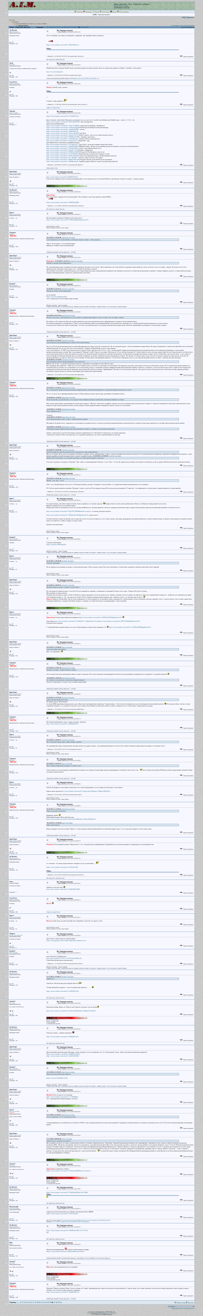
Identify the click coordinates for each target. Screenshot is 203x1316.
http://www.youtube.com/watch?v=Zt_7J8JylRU (61, 158)
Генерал (16, 22)
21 (68, 27)
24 (75, 27)
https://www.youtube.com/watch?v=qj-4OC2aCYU (62, 135)
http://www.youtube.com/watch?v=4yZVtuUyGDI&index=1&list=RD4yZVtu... (71, 819)
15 (56, 27)
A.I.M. (13, 20)
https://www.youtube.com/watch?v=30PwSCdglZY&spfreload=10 (67, 220)
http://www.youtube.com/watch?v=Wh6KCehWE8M (63, 152)
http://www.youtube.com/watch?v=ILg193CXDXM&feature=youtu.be (68, 511)
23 (73, 27)
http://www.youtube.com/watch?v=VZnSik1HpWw (62, 148)
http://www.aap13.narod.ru (52, 1019)
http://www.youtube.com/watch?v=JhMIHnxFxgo (62, 161)
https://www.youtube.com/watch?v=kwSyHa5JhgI (62, 127)
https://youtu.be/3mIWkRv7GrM (56, 1078)
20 (66, 27)
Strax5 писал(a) (67, 1139)
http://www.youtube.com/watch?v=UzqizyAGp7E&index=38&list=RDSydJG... (86, 791)
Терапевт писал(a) (76, 261)
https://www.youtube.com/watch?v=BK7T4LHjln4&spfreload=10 (119, 621)
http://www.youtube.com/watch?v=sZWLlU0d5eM (62, 156)
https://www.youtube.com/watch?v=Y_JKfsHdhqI (62, 1097)
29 (85, 27)
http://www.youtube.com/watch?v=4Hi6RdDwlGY (62, 724)
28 (83, 27)
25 (77, 27)
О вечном (18, 23)
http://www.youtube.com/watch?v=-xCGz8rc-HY (61, 144)
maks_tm (39, 23)
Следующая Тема (188, 25)
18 (62, 27)
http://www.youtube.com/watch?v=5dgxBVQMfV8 (62, 146)
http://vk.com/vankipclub (54, 72)
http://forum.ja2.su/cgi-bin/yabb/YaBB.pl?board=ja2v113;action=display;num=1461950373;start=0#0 (86, 1220)
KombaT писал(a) (67, 561)
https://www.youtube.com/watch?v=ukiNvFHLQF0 (62, 1056)
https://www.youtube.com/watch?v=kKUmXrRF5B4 (63, 122)
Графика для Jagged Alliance (53, 107)
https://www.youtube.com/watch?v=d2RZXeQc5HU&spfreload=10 (100, 617)
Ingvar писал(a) (67, 647)
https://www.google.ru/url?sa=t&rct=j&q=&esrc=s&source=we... (66, 940)
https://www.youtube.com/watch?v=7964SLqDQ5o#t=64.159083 (67, 1192)
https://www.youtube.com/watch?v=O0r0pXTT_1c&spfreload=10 (75, 621)
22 (71, 27)
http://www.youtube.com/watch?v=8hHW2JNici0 (62, 177)
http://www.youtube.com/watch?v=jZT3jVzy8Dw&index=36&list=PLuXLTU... (71, 1011)
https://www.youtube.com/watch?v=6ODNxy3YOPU (63, 137)
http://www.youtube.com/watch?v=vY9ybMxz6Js (62, 139)
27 (81, 27)
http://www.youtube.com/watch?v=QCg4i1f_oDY (62, 150)
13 (52, 27)
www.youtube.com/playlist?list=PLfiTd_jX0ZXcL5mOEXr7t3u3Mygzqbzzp (71, 1221)
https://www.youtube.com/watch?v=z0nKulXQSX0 (62, 129)
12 (49, 27)
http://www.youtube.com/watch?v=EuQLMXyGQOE (63, 889)
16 (58, 27)
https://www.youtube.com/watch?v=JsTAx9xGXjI (62, 867)
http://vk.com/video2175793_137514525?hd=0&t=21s (64, 958)
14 (54, 27)
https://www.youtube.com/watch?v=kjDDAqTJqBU (62, 202)
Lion (35, 23)
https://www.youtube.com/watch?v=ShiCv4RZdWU (62, 133)
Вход (116, 6)
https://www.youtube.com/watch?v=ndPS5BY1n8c (62, 991)
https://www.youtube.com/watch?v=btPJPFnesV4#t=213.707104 (67, 1230)
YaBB (92, 1314)
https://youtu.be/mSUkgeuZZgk (56, 297)
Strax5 (31, 23)
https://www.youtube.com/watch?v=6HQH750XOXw (63, 1054)
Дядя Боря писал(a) (68, 237)
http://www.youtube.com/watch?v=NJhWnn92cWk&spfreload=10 (67, 515)
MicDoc (45, 23)
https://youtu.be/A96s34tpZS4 (56, 544)
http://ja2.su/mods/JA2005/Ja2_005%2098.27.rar (87, 78)
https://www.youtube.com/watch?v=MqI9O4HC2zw (62, 1292)
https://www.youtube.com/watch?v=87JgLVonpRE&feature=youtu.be (68, 1171)
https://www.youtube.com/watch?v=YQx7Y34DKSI (62, 125)
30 (87, 27)
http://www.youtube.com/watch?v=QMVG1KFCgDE (63, 159)
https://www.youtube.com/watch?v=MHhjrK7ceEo (62, 1036)
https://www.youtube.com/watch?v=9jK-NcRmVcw (62, 45)
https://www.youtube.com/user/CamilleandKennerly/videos (65, 1251)
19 (64, 27)
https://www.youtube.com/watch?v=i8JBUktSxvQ (62, 131)
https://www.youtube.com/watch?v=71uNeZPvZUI (62, 116)
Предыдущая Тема (177, 25)
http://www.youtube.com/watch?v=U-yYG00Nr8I (62, 154)
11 (47, 27)
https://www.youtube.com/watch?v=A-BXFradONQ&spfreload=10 (130, 627)
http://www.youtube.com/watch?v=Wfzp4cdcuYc (62, 141)
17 (60, 27)
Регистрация (123, 6)
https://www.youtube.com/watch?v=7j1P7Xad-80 (62, 1213)
